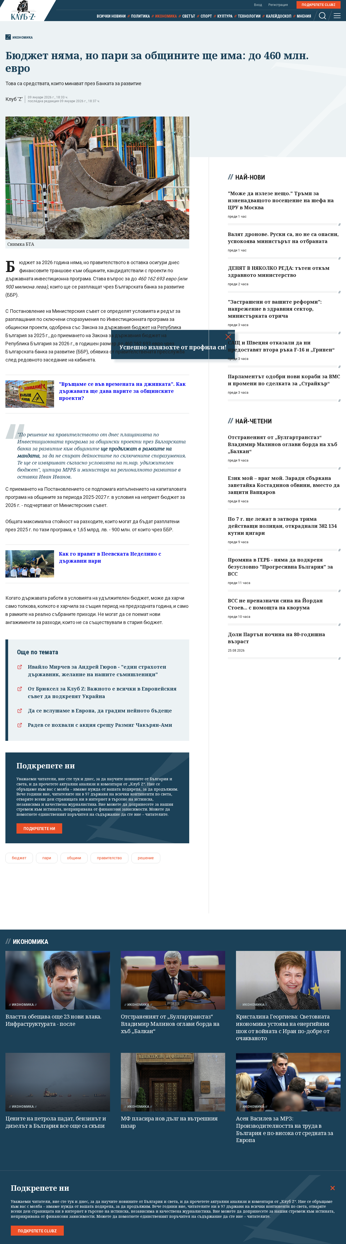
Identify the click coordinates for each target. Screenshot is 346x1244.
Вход (258, 5)
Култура (224, 16)
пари (46, 858)
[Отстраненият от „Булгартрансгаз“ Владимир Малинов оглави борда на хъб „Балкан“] (173, 980)
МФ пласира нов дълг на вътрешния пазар (169, 1122)
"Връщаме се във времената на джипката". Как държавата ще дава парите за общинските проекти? (122, 391)
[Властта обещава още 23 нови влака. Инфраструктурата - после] (57, 980)
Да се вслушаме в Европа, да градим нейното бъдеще (100, 710)
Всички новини (111, 16)
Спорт (206, 16)
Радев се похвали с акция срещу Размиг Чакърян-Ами (100, 725)
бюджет (19, 858)
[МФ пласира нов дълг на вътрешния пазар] (173, 1082)
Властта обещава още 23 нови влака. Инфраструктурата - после (53, 1020)
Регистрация (278, 5)
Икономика (166, 16)
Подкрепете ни (39, 829)
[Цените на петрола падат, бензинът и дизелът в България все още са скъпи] (57, 1082)
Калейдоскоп (278, 16)
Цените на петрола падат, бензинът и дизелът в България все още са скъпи (55, 1122)
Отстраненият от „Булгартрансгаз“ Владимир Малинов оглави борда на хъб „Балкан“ (170, 1023)
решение (146, 858)
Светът (188, 16)
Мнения (304, 16)
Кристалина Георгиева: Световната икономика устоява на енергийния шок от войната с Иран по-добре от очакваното (283, 1027)
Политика (140, 16)
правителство (109, 858)
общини (74, 858)
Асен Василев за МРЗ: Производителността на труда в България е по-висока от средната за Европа (284, 1129)
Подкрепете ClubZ (318, 5)
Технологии (249, 16)
